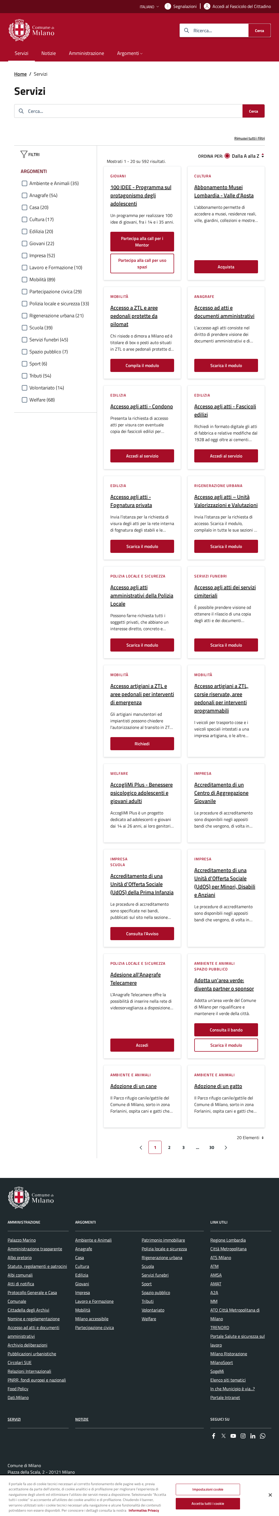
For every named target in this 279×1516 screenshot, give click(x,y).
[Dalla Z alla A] (262, 155)
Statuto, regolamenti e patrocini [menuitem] (37, 1266)
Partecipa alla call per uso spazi (142, 263)
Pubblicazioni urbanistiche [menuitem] (32, 1353)
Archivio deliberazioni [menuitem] (27, 1345)
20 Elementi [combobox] (248, 1137)
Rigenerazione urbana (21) (56, 315)
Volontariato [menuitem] (153, 1310)
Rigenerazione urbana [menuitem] (162, 1257)
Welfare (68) (42, 399)
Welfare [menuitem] (149, 1318)
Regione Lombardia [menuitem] (228, 1240)
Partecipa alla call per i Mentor (142, 241)
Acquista (226, 266)
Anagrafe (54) (43, 195)
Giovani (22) (41, 243)
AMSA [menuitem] (216, 1275)
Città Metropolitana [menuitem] (228, 1248)
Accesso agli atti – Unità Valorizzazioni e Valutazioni (226, 501)
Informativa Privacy (144, 1510)
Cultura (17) (41, 219)
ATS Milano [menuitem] (220, 1257)
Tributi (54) (40, 375)
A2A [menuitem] (214, 1292)
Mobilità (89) (42, 279)
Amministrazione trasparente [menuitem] (35, 1248)
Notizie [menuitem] (48, 53)
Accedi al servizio (142, 456)
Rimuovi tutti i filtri (249, 138)
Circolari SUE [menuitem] (20, 1362)
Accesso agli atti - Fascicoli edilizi (225, 410)
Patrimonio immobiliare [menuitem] (163, 1240)
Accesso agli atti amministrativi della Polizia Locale (141, 595)
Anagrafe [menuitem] (83, 1248)
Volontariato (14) (46, 387)
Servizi (14, 1419)
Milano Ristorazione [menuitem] (228, 1353)
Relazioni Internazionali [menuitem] (29, 1371)
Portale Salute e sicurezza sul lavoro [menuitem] (237, 1340)
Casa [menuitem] (79, 1257)
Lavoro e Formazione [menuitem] (94, 1301)
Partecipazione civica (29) (55, 291)
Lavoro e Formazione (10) (55, 267)
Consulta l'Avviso (142, 933)
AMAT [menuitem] (215, 1283)
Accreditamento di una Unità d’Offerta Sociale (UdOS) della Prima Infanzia (142, 884)
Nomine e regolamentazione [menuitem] (34, 1318)
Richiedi (142, 743)
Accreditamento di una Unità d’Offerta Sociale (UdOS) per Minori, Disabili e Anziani (224, 882)
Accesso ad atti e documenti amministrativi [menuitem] (33, 1331)
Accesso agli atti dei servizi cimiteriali (225, 591)
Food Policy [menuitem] (18, 1388)
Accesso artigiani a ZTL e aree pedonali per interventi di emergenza (142, 694)
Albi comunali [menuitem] (20, 1275)
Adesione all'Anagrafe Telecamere (135, 978)
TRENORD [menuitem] (219, 1327)
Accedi (142, 1045)
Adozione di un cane (133, 1086)
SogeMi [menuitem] (217, 1371)
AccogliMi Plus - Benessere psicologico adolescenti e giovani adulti (141, 793)
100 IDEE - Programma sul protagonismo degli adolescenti (140, 195)
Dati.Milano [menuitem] (18, 1397)
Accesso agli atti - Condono (141, 406)
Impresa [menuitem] (82, 1292)
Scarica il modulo (226, 365)
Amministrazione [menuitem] (86, 53)
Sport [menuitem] (147, 1283)
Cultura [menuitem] (82, 1266)
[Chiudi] (270, 1495)
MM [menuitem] (213, 1301)
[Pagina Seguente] (225, 1147)
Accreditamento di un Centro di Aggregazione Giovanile (221, 793)
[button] (150, 7)
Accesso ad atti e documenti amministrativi (224, 312)
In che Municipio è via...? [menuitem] (232, 1388)
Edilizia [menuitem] (81, 1275)
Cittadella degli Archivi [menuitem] (28, 1310)
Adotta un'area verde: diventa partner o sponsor (224, 984)
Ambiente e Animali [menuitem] (93, 1240)
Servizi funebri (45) (48, 339)
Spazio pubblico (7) (48, 351)
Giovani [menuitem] (82, 1283)
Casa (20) (38, 207)
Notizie (82, 1419)
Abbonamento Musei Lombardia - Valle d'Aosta (224, 191)
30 (211, 1147)
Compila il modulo (142, 365)
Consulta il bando (226, 1030)
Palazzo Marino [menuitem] (22, 1240)
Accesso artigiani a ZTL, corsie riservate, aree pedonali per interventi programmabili (221, 698)
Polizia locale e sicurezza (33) (59, 303)
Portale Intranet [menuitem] (225, 1397)
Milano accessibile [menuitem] (91, 1318)
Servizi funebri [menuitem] (155, 1275)
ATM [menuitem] (214, 1266)
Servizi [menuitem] (21, 53)
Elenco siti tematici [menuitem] (228, 1380)
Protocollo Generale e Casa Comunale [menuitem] (32, 1296)
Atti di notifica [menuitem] (21, 1283)
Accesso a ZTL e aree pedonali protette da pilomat (134, 316)
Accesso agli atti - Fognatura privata (131, 501)
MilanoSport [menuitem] (221, 1362)
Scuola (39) (41, 327)
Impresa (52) (42, 255)
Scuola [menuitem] (148, 1266)
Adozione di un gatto (218, 1086)
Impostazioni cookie (207, 1489)
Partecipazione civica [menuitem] (94, 1327)
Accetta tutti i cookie (208, 1503)
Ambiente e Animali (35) (54, 183)
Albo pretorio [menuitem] (20, 1257)
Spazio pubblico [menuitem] (156, 1292)
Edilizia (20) (41, 231)
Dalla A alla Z (245, 156)
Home (20, 74)
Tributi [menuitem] (148, 1301)
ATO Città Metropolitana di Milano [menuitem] (235, 1314)
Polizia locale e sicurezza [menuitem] (164, 1248)
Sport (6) (38, 363)
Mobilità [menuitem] (82, 1310)
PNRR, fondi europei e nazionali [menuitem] (37, 1380)
